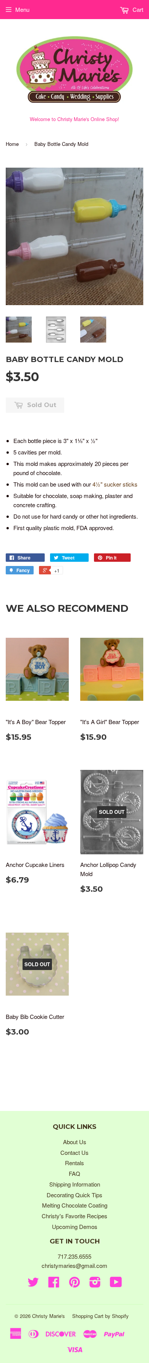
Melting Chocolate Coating (74, 1205)
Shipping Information (74, 1184)
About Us (74, 1142)
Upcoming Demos (74, 1226)
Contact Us (74, 1152)
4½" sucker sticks (115, 484)
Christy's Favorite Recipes (74, 1216)
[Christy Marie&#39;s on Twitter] (33, 1284)
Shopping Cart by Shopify (100, 1315)
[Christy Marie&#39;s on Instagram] (95, 1284)
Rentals (74, 1163)
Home (12, 143)
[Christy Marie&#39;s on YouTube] (116, 1284)
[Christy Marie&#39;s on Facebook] (54, 1284)
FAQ (74, 1173)
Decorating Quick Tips (74, 1195)
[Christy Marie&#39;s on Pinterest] (74, 1284)
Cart (137, 9)
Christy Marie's (48, 1315)
